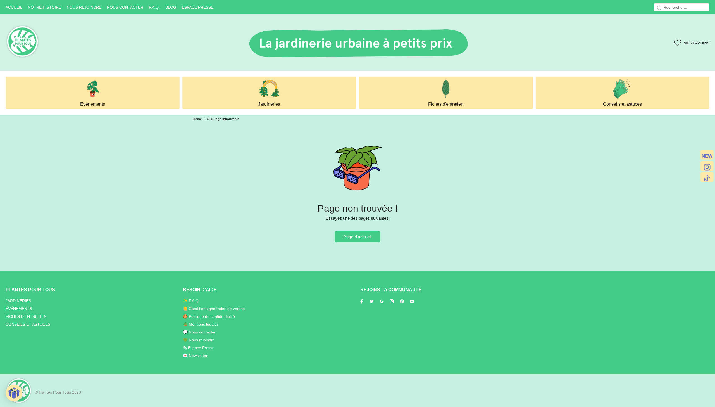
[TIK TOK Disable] (707, 177)
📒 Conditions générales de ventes (214, 308)
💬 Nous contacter (199, 332)
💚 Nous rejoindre (199, 340)
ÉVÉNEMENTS (19, 308)
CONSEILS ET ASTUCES (28, 324)
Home (197, 119)
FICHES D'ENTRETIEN (26, 316)
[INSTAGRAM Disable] (707, 166)
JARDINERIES (18, 301)
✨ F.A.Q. (191, 301)
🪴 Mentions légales (201, 324)
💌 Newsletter (195, 355)
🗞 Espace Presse (198, 348)
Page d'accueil (357, 237)
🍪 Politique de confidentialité (209, 316)
